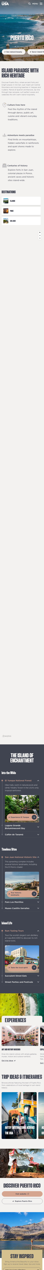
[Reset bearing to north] (39, 238)
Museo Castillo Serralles (17, 908)
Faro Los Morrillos (14, 902)
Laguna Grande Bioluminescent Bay (15, 827)
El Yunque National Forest (18, 780)
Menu (35, 3)
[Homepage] (5, 4)
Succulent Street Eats (16, 975)
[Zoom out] (39, 235)
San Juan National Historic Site (21, 857)
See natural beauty (14, 52)
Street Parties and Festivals (19, 982)
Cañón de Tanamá (14, 834)
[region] (22, 484)
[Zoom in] (39, 232)
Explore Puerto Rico (23, 1201)
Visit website (20, 1194)
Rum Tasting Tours (14, 930)
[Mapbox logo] (6, 736)
